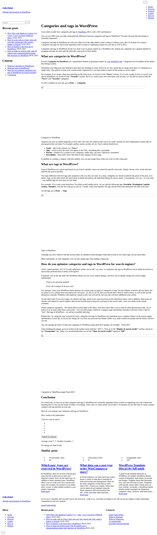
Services (151, 9)
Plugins (151, 18)
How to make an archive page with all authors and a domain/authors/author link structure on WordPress (22, 53)
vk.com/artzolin (115, 521)
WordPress (82, 32)
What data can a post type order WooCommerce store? (96, 468)
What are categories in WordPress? (20, 66)
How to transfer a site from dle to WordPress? (63, 524)
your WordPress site (114, 61)
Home (150, 7)
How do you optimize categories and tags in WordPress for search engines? (22, 71)
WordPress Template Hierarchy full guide (132, 467)
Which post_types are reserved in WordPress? (56, 467)
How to (151, 16)
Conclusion (11, 75)
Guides (151, 13)
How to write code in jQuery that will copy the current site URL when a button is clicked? (21, 42)
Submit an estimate (49, 437)
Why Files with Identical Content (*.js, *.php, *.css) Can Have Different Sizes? (22, 35)
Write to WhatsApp (116, 519)
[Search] (28, 22)
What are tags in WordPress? (18, 68)
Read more (45, 491)
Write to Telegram (116, 517)
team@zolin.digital (48, 505)
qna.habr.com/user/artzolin (119, 524)
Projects (151, 11)
